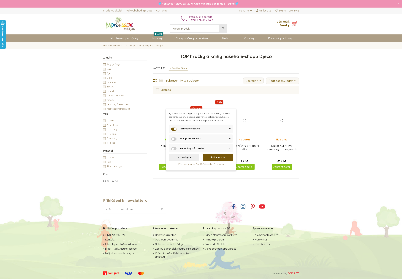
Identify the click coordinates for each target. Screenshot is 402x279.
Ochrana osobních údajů (169, 244)
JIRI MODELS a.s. (116, 95)
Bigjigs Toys (113, 64)
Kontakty (161, 10)
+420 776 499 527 (115, 235)
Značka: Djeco (179, 68)
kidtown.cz (261, 239)
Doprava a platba (165, 235)
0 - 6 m (110, 120)
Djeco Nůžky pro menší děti (244, 147)
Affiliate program (215, 239)
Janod (110, 91)
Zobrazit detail (244, 166)
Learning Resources (118, 104)
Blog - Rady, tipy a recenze (121, 248)
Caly (109, 68)
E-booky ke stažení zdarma (121, 244)
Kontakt (110, 239)
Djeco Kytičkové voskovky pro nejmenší (281, 147)
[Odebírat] (162, 209)
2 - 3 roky (112, 133)
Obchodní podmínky (166, 239)
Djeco (110, 73)
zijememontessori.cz (266, 235)
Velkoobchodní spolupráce (220, 248)
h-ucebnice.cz (262, 244)
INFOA (110, 86)
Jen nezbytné (184, 157)
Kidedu (110, 99)
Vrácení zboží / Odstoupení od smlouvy (172, 254)
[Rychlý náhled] (247, 142)
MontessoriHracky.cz (118, 108)
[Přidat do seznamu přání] (241, 142)
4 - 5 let (111, 142)
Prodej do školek (113, 10)
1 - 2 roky (112, 129)
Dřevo (110, 157)
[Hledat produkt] (223, 28)
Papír (109, 161)
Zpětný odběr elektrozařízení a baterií (177, 248)
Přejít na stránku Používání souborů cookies (201, 164)
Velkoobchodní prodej (139, 10)
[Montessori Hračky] (120, 23)
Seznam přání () (288, 10)
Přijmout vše (218, 157)
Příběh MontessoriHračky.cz (221, 235)
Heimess (111, 82)
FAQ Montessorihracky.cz (119, 253)
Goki (109, 77)
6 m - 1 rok (112, 125)
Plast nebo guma (116, 166)
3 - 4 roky (112, 138)
